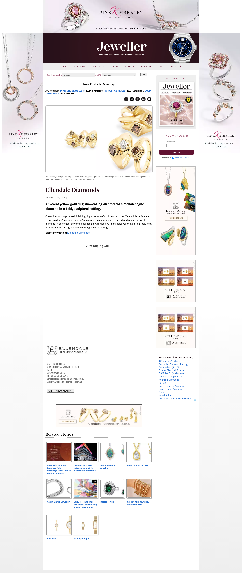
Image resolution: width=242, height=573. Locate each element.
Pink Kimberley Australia (171, 386)
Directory (145, 67)
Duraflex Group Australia (171, 376)
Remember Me (167, 157)
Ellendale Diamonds (78, 232)
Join (115, 67)
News (65, 67)
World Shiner (165, 395)
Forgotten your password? (183, 157)
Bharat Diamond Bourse (171, 370)
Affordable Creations (169, 361)
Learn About (98, 67)
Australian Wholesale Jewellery (175, 398)
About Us (176, 67)
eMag (161, 67)
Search (129, 67)
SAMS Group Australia (170, 389)
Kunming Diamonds (169, 379)
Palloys (162, 383)
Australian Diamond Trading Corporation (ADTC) (173, 366)
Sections (79, 67)
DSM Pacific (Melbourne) (171, 373)
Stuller (162, 392)
